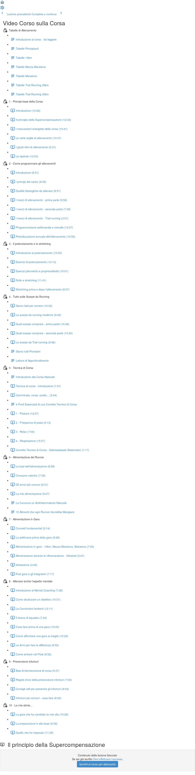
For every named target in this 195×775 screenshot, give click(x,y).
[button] (2, 3)
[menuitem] (2, 9)
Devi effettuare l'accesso (107, 759)
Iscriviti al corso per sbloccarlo (97, 764)
